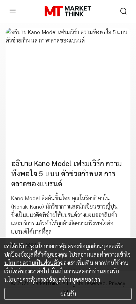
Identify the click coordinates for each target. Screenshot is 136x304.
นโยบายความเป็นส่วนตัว (32, 262)
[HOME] (68, 11)
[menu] (13, 11)
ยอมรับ (68, 293)
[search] (123, 11)
